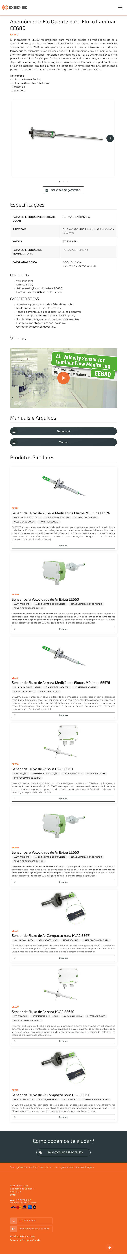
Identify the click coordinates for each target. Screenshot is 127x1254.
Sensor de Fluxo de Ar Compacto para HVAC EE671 (51, 935)
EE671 (15, 930)
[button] (59, 182)
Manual (63, 442)
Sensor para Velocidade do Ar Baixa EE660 (45, 599)
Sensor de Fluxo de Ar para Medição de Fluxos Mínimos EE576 (61, 513)
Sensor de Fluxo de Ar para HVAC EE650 (43, 769)
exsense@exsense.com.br (34, 1228)
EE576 (15, 508)
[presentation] (110, 138)
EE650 (15, 764)
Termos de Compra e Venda (25, 1240)
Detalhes (63, 545)
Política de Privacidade (22, 1236)
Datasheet (63, 431)
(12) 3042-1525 (28, 1220)
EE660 (15, 594)
